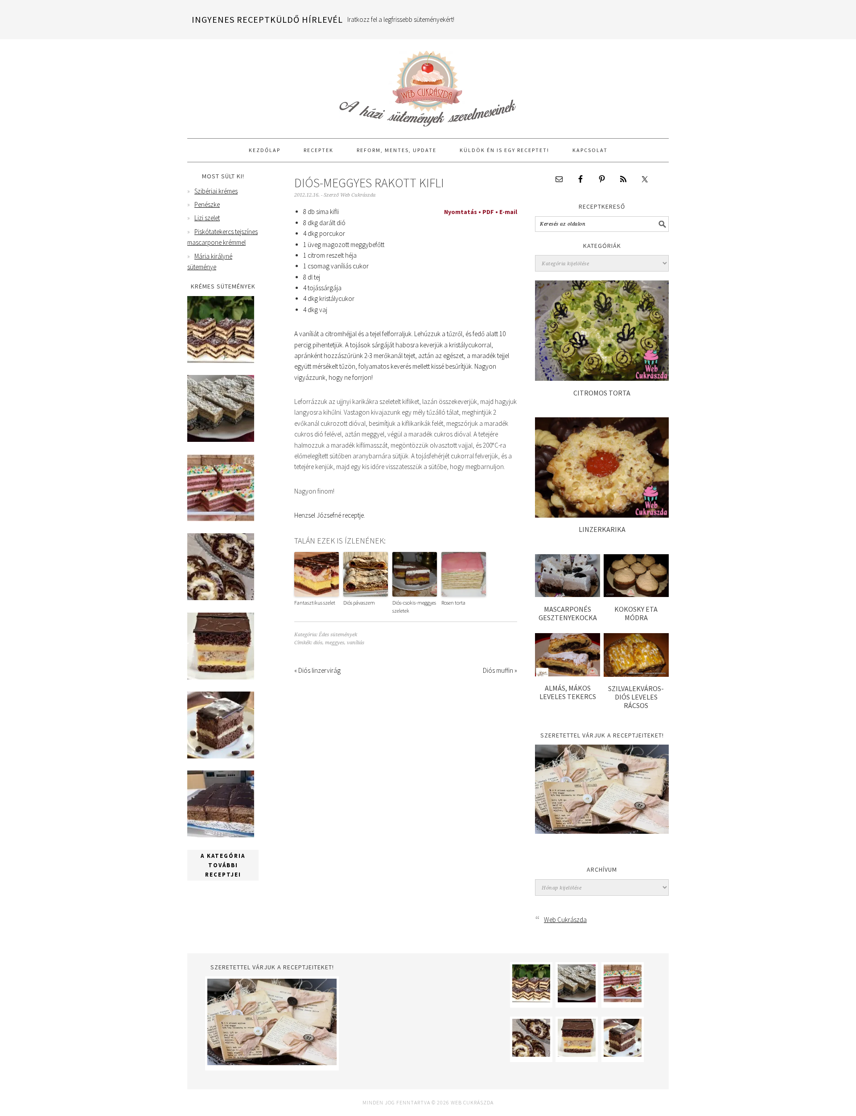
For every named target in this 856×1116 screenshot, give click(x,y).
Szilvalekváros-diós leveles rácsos (636, 697)
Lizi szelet (207, 218)
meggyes (334, 643)
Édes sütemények (338, 635)
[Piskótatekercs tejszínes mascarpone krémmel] (220, 597)
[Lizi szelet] (220, 519)
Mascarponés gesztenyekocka (568, 613)
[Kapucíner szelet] (220, 756)
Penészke (207, 204)
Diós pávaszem (359, 602)
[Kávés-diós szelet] (220, 835)
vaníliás (355, 643)
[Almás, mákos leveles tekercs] (567, 674)
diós (317, 643)
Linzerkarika (602, 529)
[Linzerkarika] (602, 515)
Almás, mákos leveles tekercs (567, 692)
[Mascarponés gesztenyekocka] (567, 594)
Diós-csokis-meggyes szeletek (414, 606)
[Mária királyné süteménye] (220, 677)
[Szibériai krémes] (220, 360)
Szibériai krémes (216, 191)
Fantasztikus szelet (314, 602)
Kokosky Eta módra (636, 613)
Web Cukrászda (428, 84)
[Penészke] (220, 439)
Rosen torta (453, 602)
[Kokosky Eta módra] (636, 594)
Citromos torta (601, 392)
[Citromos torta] (602, 378)
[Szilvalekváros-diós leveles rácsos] (636, 674)
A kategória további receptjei (223, 865)
